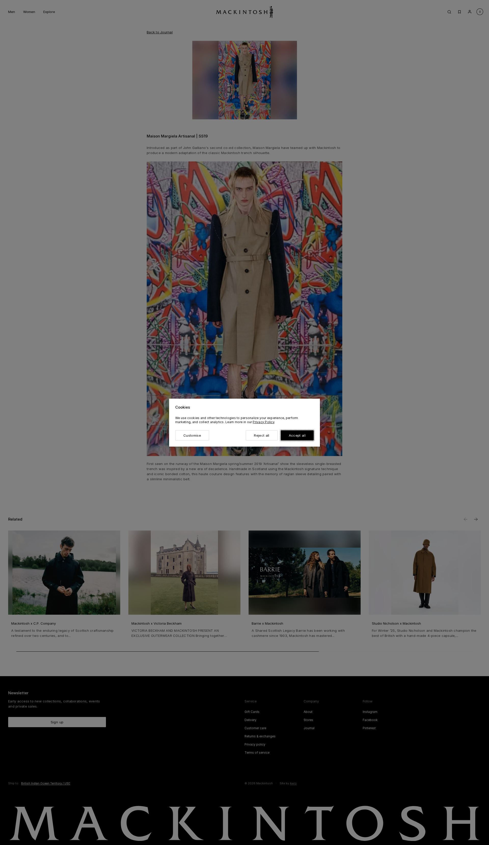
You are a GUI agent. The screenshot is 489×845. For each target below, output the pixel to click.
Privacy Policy (263, 422)
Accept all (297, 435)
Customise (192, 435)
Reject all (261, 435)
